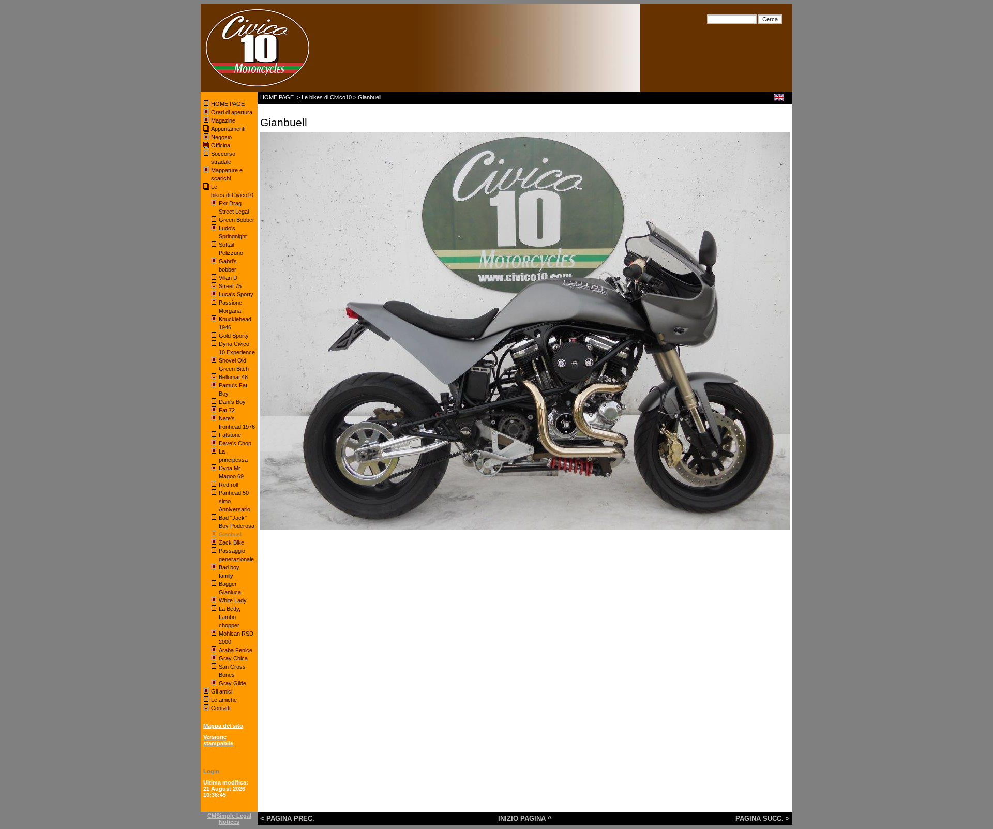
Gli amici (221, 691)
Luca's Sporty (236, 294)
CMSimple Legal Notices (229, 818)
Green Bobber (236, 220)
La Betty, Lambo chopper (229, 617)
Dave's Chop (235, 443)
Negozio (221, 137)
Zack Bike (231, 542)
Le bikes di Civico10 (327, 97)
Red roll (228, 484)
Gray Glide (232, 683)
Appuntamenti (228, 129)
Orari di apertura (231, 112)
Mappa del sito (223, 725)
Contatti (220, 708)
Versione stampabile (218, 740)
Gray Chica (233, 658)
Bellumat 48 (233, 377)
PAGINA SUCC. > (762, 818)
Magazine (223, 120)
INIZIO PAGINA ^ (525, 818)
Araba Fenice (235, 650)
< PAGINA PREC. (287, 818)
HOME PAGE (228, 104)
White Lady (233, 600)
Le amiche (224, 700)
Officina (220, 145)
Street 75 (230, 286)
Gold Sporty (234, 336)
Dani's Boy (232, 402)
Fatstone (230, 435)
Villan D (228, 278)
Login (211, 771)
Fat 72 (227, 410)
